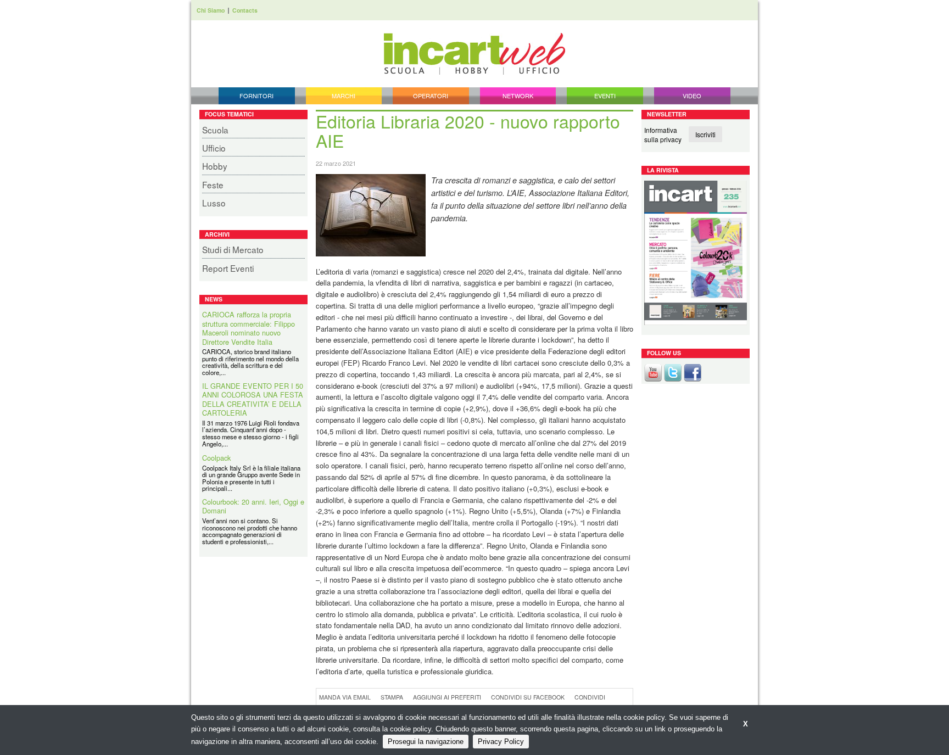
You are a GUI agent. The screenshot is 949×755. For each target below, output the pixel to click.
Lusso (214, 203)
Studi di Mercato (233, 249)
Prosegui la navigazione (426, 741)
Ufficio (214, 148)
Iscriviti (705, 134)
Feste (213, 184)
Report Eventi (228, 268)
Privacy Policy (501, 741)
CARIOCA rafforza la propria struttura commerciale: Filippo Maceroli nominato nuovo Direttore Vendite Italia (248, 328)
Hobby (214, 166)
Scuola (215, 130)
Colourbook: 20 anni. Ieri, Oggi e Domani (253, 506)
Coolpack (216, 458)
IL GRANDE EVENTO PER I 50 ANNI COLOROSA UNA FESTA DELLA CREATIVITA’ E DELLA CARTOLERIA (252, 400)
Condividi (589, 697)
